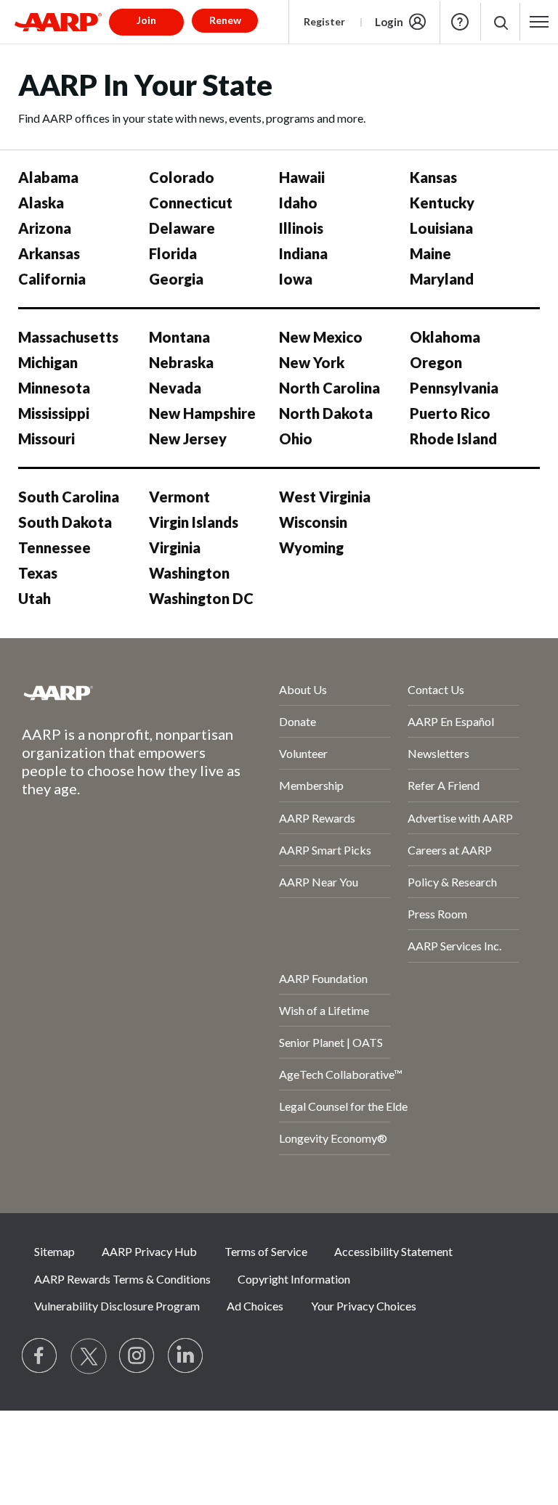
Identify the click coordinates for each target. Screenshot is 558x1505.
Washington (189, 573)
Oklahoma (445, 337)
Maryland (442, 278)
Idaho (298, 202)
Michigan (48, 362)
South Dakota (65, 522)
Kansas (433, 177)
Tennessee (54, 547)
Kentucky (442, 202)
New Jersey (188, 438)
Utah (34, 598)
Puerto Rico (450, 413)
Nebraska (181, 362)
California (52, 278)
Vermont (179, 496)
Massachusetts (68, 337)
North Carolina (329, 387)
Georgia (176, 278)
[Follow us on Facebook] (40, 1356)
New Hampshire (202, 413)
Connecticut (190, 202)
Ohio (295, 438)
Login (389, 21)
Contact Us (436, 689)
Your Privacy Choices (363, 1306)
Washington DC (201, 598)
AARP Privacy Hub (149, 1251)
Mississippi (53, 413)
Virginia (175, 547)
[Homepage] (58, 22)
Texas (37, 573)
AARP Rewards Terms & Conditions (122, 1279)
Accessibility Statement (393, 1251)
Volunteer (303, 753)
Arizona (44, 228)
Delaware (182, 228)
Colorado (181, 177)
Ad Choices (255, 1306)
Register (324, 21)
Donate (297, 721)
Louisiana (441, 228)
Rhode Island (453, 438)
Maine (430, 253)
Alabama (48, 177)
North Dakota (326, 413)
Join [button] (146, 20)
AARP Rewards (317, 818)
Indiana (303, 253)
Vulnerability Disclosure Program (117, 1306)
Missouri (46, 438)
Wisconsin (313, 522)
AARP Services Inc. (454, 946)
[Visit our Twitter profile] (88, 1356)
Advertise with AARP (460, 818)
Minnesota (54, 387)
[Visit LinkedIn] (186, 1356)
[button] (500, 22)
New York (311, 362)
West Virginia (325, 496)
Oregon (436, 362)
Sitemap (54, 1251)
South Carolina (68, 496)
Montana (179, 337)
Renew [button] (225, 20)
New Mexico (321, 337)
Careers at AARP (450, 850)
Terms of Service (266, 1251)
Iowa (295, 278)
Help (460, 21)
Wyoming (311, 547)
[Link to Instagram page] (137, 1356)
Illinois (301, 228)
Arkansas (49, 253)
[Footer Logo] (111, 692)
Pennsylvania (454, 387)
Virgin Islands (193, 522)
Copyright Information (294, 1279)
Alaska (41, 202)
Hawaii (302, 177)
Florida (173, 253)
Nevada (175, 387)
